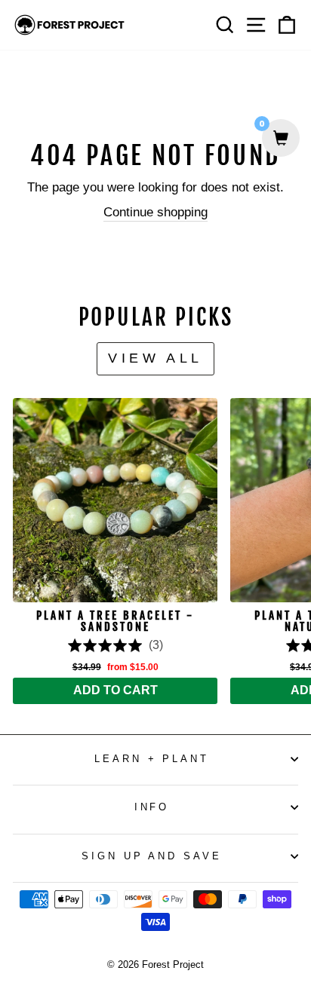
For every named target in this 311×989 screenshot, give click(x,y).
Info (152, 807)
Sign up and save (152, 856)
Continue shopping (155, 212)
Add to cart (115, 690)
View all (155, 358)
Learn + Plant (152, 758)
